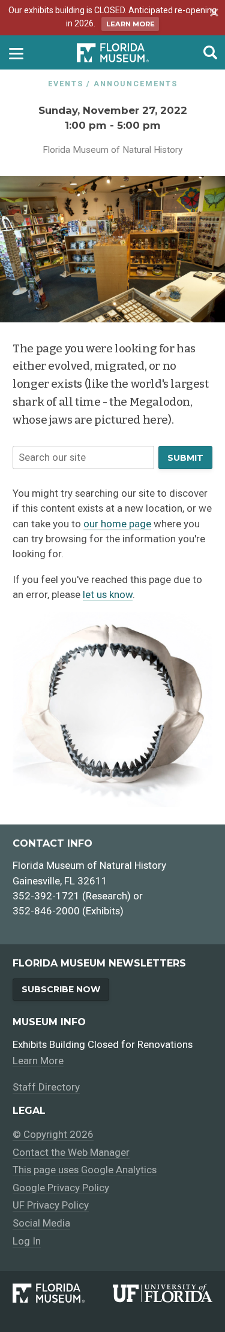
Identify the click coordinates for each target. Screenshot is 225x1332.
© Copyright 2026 (53, 1134)
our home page (117, 524)
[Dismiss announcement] (212, 13)
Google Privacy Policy (61, 1188)
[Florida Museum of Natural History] (62, 1293)
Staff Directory (46, 1087)
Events (65, 83)
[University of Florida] (162, 1293)
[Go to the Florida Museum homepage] (113, 52)
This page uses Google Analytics (85, 1170)
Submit (185, 457)
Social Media (41, 1223)
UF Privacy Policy (51, 1205)
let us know (108, 594)
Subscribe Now (61, 989)
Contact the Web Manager (71, 1152)
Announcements (136, 83)
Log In (27, 1241)
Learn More (130, 24)
